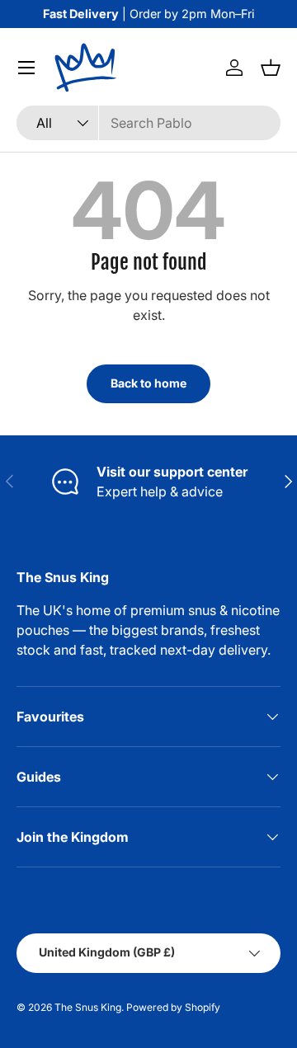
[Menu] (26, 67)
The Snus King (87, 1007)
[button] (270, 67)
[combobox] (148, 123)
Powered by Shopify (173, 1007)
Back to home (148, 383)
